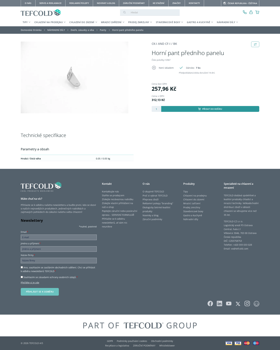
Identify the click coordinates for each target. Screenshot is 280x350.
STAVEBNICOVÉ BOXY (168, 22)
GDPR (110, 341)
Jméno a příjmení (31, 243)
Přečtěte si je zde (30, 282)
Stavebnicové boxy (193, 211)
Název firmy (28, 255)
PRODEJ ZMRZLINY (138, 22)
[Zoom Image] (74, 77)
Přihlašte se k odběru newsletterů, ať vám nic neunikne (114, 222)
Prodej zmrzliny (191, 207)
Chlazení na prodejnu (195, 195)
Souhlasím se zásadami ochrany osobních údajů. (50, 277)
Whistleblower (167, 345)
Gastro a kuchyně (192, 215)
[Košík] (257, 12)
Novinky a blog (150, 215)
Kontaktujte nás (110, 191)
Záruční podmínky (152, 219)
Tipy (185, 191)
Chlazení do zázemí (193, 199)
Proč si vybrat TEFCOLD (155, 195)
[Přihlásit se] (251, 12)
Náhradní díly (190, 219)
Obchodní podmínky (162, 341)
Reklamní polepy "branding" (158, 203)
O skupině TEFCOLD (153, 191)
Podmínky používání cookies (132, 341)
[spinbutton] (156, 109)
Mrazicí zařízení (191, 203)
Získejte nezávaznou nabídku (117, 199)
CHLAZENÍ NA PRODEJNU (48, 22)
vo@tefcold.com (239, 248)
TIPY (25, 22)
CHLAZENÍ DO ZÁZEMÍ (81, 22)
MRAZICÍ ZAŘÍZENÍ (111, 22)
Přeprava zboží (151, 199)
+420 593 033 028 (242, 244)
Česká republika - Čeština (242, 3)
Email (24, 231)
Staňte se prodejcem (113, 195)
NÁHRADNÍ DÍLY (226, 22)
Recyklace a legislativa (117, 345)
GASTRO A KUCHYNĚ (198, 22)
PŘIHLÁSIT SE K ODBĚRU (40, 291)
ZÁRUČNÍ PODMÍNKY (144, 345)
